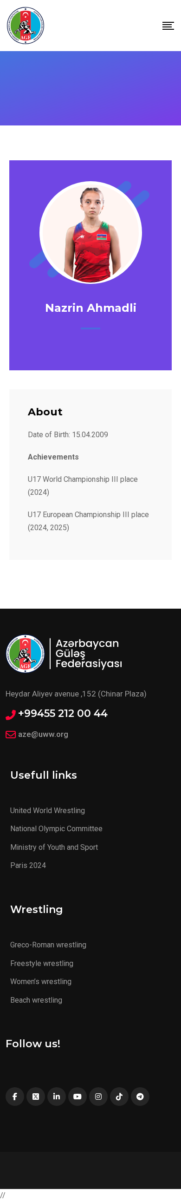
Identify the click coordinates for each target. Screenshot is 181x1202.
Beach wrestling (36, 1000)
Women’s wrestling (40, 981)
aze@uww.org (43, 734)
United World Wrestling (47, 810)
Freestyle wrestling (41, 963)
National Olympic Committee (56, 828)
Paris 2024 (28, 865)
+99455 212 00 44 (63, 713)
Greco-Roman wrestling (48, 944)
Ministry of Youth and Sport (54, 847)
